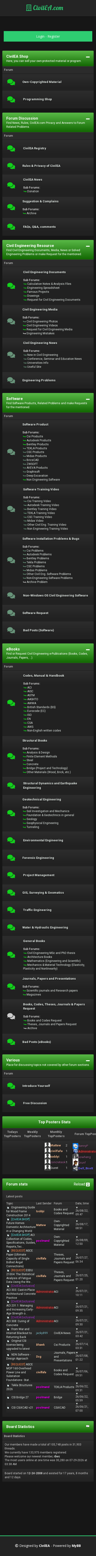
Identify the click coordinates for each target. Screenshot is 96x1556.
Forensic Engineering (38, 858)
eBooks (13, 649)
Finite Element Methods (42, 756)
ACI (29, 687)
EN (29, 719)
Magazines (34, 994)
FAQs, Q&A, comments (39, 227)
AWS (30, 726)
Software (14, 398)
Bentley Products (38, 444)
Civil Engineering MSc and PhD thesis (51, 953)
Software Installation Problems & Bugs (50, 539)
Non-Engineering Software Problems (50, 578)
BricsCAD (33, 460)
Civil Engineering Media (40, 309)
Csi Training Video (39, 501)
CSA (30, 722)
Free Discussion (35, 1103)
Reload (80, 1184)
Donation (33, 191)
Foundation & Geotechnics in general (50, 815)
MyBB (76, 1546)
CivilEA (44, 1546)
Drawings (33, 295)
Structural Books (34, 740)
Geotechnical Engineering (41, 799)
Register (54, 36)
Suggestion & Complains (40, 201)
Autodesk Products (39, 440)
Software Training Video (41, 489)
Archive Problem (37, 582)
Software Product (35, 424)
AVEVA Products (37, 467)
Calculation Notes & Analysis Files (49, 284)
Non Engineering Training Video (47, 528)
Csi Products (35, 436)
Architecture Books (39, 957)
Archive (31, 213)
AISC (30, 691)
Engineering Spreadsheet (43, 287)
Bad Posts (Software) (38, 630)
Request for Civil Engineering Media (49, 329)
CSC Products (35, 452)
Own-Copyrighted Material (42, 82)
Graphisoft (33, 471)
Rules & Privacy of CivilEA (41, 166)
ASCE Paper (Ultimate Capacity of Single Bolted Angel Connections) (19, 1258)
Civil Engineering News (40, 343)
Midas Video (35, 520)
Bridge (58, 1397)
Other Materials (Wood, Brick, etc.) (49, 772)
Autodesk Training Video (43, 505)
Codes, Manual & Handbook (43, 676)
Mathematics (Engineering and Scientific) (54, 961)
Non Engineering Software (43, 479)
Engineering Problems (38, 380)
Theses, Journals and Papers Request (52, 1024)
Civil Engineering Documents (44, 272)
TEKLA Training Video (41, 513)
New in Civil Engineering (42, 355)
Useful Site (34, 366)
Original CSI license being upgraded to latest (18, 1344)
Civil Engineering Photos (42, 321)
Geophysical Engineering (42, 823)
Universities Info (37, 362)
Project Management (38, 875)
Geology (32, 819)
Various (13, 1060)
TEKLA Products (37, 448)
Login (40, 36)
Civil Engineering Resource (30, 245)
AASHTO (32, 699)
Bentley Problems (38, 558)
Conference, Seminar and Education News (54, 358)
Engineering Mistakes (41, 333)
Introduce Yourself (36, 1086)
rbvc (57, 1456)
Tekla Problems (36, 562)
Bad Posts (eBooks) (36, 1042)
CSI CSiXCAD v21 (22, 1407)
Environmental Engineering (43, 840)
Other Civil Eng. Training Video (46, 524)
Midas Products (37, 456)
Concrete (32, 764)
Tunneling (33, 827)
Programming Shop (37, 99)
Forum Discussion (22, 118)
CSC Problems (36, 566)
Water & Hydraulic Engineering (45, 927)
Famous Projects (38, 291)
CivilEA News (32, 180)
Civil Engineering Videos (42, 325)
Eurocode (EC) (36, 711)
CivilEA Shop (17, 56)
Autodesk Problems (39, 554)
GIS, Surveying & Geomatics (43, 893)
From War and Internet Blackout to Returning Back (19, 1333)
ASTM (31, 695)
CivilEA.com (47, 8)
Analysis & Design (38, 752)
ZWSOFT (32, 464)
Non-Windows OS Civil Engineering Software (55, 595)
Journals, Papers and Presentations (49, 979)
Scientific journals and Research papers (52, 990)
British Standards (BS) (41, 707)
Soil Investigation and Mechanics (48, 811)
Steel (30, 760)
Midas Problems (37, 570)
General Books (34, 941)
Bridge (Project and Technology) (47, 768)
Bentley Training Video (41, 509)
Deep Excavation (37, 475)
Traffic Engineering (37, 910)
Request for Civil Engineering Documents (53, 299)
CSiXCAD (59, 1407)
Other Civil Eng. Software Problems (49, 574)
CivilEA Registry (34, 148)
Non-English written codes (44, 730)
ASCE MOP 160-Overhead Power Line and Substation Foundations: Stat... (19, 1372)
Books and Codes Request (44, 1020)
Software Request (35, 613)
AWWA (31, 703)
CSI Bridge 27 (20, 1397)
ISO (29, 715)
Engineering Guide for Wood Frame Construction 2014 (20, 1211)
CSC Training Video (39, 517)
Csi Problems (35, 550)
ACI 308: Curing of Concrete (20, 1321)
